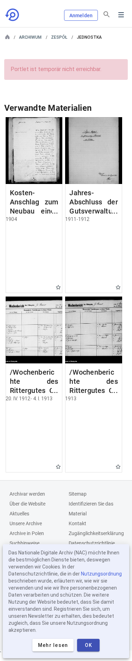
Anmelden (81, 15)
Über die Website (27, 504)
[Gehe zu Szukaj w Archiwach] (12, 14)
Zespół (59, 37)
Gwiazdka (58, 287)
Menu (121, 14)
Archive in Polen (27, 533)
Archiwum (30, 37)
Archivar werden (27, 494)
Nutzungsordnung (101, 574)
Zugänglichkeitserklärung (96, 533)
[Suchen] (106, 14)
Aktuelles (19, 513)
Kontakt (77, 523)
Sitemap (78, 494)
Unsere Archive (26, 523)
